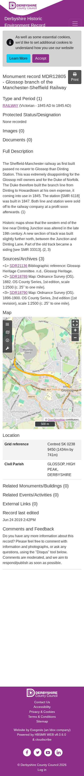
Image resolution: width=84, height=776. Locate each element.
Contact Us (42, 702)
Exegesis (36, 730)
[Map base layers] (7, 332)
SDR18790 (19, 293)
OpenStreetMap (56, 419)
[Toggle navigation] (75, 23)
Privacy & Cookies (42, 711)
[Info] (7, 340)
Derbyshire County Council (39, 765)
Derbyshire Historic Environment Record (24, 22)
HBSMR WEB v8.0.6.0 (51, 734)
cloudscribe (43, 739)
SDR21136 (18, 266)
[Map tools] (7, 349)
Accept (40, 58)
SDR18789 (19, 276)
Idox (53, 730)
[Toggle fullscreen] (75, 323)
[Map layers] (7, 325)
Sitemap (42, 721)
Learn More (18, 58)
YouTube (48, 752)
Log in (42, 770)
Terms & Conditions (42, 716)
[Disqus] (42, 629)
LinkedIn (59, 752)
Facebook (27, 752)
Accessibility (42, 707)
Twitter (38, 752)
